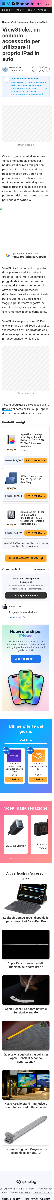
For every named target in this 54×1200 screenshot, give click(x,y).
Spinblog (15, 1189)
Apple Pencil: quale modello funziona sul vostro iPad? (26, 965)
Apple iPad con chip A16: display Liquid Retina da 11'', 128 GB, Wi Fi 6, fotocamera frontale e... (32, 440)
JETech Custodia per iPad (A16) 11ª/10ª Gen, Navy (31, 479)
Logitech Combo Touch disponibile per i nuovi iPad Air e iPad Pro (26, 919)
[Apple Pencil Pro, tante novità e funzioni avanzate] (26, 990)
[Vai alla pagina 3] (17, 858)
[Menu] (3, 3)
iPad (18, 9)
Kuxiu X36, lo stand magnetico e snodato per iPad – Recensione (25, 1105)
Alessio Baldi (15, 67)
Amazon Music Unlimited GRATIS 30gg (14, 768)
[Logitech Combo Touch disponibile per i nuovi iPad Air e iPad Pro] (26, 899)
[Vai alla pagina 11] (39, 858)
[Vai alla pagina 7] (28, 858)
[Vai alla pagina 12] (42, 858)
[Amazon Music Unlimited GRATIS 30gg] (14, 756)
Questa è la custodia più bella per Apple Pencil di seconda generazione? (26, 1058)
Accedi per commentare (26, 595)
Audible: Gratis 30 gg (38, 767)
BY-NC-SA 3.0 (25, 1192)
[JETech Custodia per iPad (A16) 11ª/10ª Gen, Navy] (11, 478)
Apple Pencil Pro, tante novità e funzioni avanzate (26, 1010)
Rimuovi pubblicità (25, 145)
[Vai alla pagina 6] (26, 858)
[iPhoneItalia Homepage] (25, 3)
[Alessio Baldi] (5, 69)
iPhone (6, 9)
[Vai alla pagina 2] (15, 858)
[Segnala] (24, 617)
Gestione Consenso (42, 1192)
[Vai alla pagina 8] (31, 858)
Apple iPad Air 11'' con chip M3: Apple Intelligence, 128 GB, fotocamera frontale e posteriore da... (32, 518)
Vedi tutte (26, 740)
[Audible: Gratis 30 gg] (38, 756)
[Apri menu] (40, 3)
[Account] (48, 3)
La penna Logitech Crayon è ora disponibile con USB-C (26, 1151)
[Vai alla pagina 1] (11, 858)
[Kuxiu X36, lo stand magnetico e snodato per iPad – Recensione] (26, 1085)
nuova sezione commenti (31, 94)
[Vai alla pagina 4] (20, 858)
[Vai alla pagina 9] (34, 858)
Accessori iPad (26, 22)
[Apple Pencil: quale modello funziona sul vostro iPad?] (26, 944)
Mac (29, 9)
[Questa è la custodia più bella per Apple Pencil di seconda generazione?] (26, 1035)
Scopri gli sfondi (24, 658)
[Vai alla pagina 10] (36, 858)
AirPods (42, 9)
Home (5, 22)
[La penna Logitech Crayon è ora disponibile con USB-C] (26, 1130)
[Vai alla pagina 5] (23, 858)
